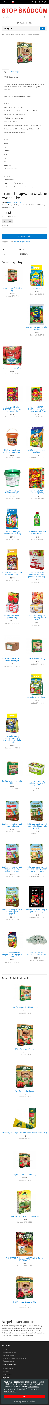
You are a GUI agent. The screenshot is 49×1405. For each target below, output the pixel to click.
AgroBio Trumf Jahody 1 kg (12, 289)
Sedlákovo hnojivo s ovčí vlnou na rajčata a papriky (12, 911)
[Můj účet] (36, 2)
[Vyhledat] (44, 17)
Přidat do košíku (24, 236)
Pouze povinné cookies (24, 1401)
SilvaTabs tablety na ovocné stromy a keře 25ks (37, 617)
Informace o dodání (9, 1352)
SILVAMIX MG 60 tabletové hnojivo (12, 492)
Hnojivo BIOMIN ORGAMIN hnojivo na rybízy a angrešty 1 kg (37, 409)
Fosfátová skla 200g (37, 658)
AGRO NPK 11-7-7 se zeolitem (36, 451)
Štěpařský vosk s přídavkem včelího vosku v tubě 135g (24, 1133)
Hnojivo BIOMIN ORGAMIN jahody (37, 492)
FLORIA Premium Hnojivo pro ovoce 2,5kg (36, 910)
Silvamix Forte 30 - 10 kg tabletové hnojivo (12, 659)
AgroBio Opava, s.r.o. (14, 202)
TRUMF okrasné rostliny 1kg (24, 1302)
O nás (5, 1349)
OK (24, 1396)
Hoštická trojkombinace (37, 697)
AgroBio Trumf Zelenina (24, 1091)
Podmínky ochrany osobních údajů (14, 1358)
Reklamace (6, 1371)
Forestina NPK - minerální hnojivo (36, 328)
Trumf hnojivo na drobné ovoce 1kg (27, 35)
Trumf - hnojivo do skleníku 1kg (25, 1007)
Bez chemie (10, 35)
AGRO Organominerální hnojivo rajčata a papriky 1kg (12, 954)
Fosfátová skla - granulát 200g (12, 782)
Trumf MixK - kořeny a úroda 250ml (37, 532)
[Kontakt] (33, 2)
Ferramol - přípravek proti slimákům (24, 1216)
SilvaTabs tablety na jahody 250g (12, 616)
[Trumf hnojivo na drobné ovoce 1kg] (24, 52)
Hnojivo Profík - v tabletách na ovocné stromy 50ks (37, 783)
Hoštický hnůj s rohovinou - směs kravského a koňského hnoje (12, 739)
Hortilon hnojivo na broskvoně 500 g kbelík (12, 451)
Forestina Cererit (37, 288)
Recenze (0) (15, 72)
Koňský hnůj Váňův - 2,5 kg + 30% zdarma (12, 573)
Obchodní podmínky (9, 1355)
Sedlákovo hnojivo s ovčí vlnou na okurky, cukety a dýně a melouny (37, 869)
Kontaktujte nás (8, 1368)
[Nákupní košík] (42, 2)
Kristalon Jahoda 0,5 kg (12, 368)
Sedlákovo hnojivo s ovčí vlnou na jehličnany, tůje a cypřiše (37, 826)
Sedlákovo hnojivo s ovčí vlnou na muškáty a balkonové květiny (12, 869)
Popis (5, 72)
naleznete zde (10, 1391)
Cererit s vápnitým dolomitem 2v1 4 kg (12, 532)
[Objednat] (45, 2)
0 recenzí (16, 242)
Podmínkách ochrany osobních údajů (21, 1387)
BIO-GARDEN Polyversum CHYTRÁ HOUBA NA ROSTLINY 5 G (24, 1259)
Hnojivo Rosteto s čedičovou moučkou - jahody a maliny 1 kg (37, 574)
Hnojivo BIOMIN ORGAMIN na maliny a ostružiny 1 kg (12, 409)
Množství (5, 225)
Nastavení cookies (9, 1361)
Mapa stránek (7, 1374)
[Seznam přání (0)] (39, 2)
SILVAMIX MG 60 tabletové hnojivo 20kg (36, 953)
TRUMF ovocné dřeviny (24, 1049)
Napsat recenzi (25, 242)
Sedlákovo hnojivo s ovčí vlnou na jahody (12, 825)
